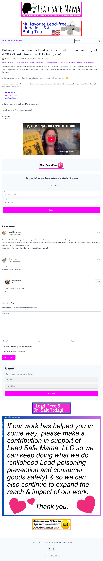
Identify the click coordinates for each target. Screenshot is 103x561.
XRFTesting (80, 62)
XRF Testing (72, 62)
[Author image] (3, 59)
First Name (6, 191)
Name (5, 341)
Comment (6, 313)
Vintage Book (53, 62)
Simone (11, 259)
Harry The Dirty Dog (31, 62)
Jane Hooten (13, 232)
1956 (3, 62)
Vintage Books (62, 62)
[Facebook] (49, 549)
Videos (46, 62)
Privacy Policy (56, 542)
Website (73, 341)
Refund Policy (67, 542)
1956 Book (8, 62)
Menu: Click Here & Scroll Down (12, 40)
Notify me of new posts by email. (14, 351)
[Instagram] (53, 549)
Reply (98, 232)
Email (5, 200)
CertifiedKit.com (10, 98)
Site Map (47, 542)
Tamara (8, 59)
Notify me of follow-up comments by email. (18, 347)
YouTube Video (89, 62)
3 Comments (45, 59)
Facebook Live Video (18, 62)
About (33, 542)
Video (41, 62)
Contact (39, 542)
